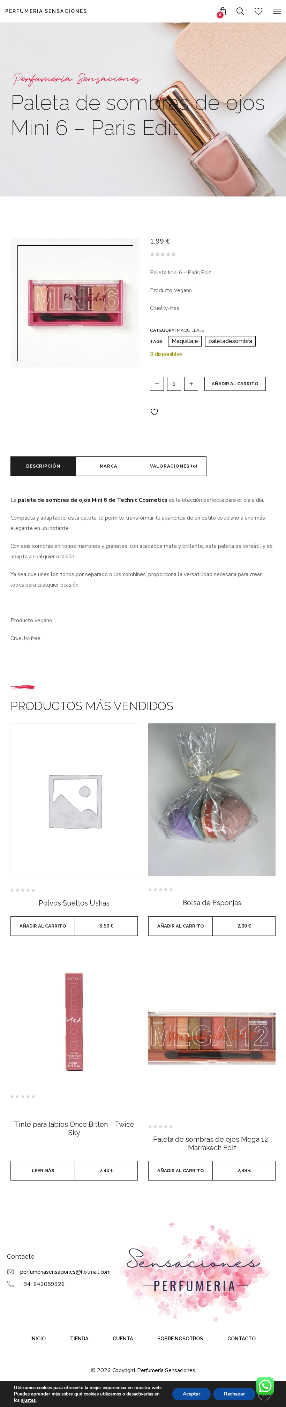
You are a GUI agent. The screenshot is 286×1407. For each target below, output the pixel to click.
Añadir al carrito (235, 383)
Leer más (43, 1170)
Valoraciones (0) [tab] (173, 466)
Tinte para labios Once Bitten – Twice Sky (74, 1128)
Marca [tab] (109, 466)
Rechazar (234, 1394)
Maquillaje (190, 330)
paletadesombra (230, 341)
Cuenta (123, 1338)
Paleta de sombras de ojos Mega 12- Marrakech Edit (212, 1143)
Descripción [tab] (43, 466)
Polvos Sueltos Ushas (74, 903)
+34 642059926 (42, 1284)
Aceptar (191, 1394)
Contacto (241, 1338)
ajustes (28, 1400)
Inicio (38, 1338)
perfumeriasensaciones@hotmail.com (65, 1272)
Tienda (79, 1338)
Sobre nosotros (180, 1338)
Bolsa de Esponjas (211, 903)
